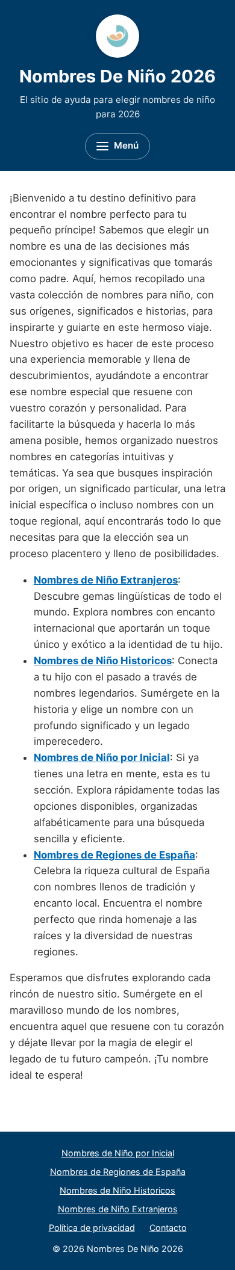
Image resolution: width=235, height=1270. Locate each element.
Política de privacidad (92, 1227)
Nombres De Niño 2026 (117, 76)
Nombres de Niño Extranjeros (118, 1209)
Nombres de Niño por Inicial (117, 1153)
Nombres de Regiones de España (118, 1172)
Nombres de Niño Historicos (117, 1190)
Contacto (168, 1227)
